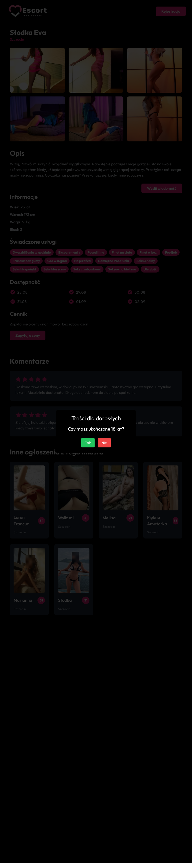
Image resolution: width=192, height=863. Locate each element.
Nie (104, 442)
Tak (88, 442)
